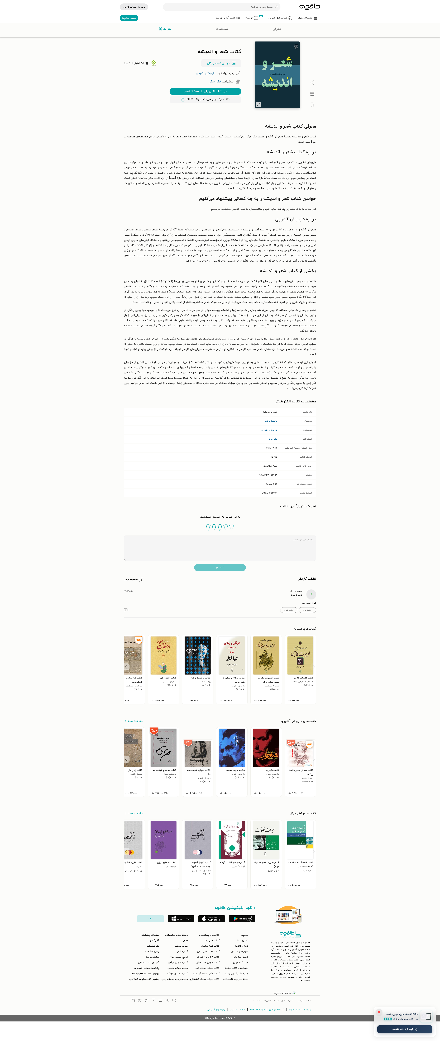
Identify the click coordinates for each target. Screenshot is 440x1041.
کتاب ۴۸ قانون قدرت (208, 957)
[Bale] (174, 1001)
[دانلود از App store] (211, 918)
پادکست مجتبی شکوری (146, 968)
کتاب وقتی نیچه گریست (206, 973)
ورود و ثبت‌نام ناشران (300, 1009)
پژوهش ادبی (270, 421)
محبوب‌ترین (131, 579)
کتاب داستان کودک (177, 973)
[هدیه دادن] (312, 93)
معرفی (277, 29)
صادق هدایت (152, 957)
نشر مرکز (272, 439)
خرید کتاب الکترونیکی (205, 91)
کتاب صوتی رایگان (178, 962)
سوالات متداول (237, 1009)
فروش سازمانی (240, 957)
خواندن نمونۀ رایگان (218, 63)
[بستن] (379, 1012)
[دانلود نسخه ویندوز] (181, 918)
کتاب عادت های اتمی (208, 951)
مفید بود (307, 610)
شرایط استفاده (257, 1009)
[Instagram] (132, 1001)
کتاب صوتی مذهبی (178, 968)
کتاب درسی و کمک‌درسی (174, 979)
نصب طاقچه (129, 18)
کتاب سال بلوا (212, 940)
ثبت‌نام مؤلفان (276, 1009)
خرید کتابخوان (240, 962)
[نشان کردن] (312, 104)
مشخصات (222, 29)
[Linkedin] (153, 1001)
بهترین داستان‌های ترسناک (145, 973)
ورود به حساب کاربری (134, 7)
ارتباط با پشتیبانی (216, 1009)
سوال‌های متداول (239, 951)
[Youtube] (160, 1001)
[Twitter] (146, 1001)
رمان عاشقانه (152, 951)
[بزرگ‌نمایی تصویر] (258, 104)
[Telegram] (167, 1001)
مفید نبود (288, 610)
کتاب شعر (182, 951)
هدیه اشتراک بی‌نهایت (236, 973)
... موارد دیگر (150, 918)
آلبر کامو (154, 940)
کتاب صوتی (181, 946)
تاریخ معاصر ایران (179, 957)
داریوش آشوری (269, 430)
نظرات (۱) (165, 29)
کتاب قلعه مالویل (210, 946)
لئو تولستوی (152, 946)
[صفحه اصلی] (309, 7)
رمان (185, 940)
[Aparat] (139, 1001)
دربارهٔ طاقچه (241, 946)
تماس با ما (242, 940)
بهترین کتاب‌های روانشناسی (144, 979)
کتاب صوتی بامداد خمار (207, 968)
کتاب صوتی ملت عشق (207, 962)
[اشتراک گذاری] (312, 82)
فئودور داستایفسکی (148, 962)
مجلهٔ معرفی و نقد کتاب (235, 979)
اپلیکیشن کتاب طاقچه (236, 968)
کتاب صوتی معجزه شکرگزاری (204, 979)
